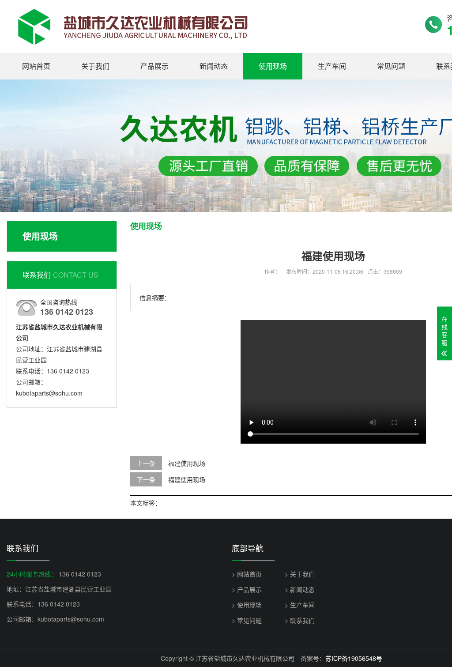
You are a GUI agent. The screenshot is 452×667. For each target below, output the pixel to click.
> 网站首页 (247, 573)
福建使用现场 (186, 463)
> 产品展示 (247, 589)
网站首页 (36, 66)
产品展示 (154, 66)
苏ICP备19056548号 (353, 658)
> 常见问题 (247, 620)
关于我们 (95, 66)
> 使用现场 (247, 604)
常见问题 (391, 66)
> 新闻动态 (300, 589)
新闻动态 (214, 66)
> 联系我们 (300, 620)
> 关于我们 (300, 573)
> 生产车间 (300, 604)
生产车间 (332, 66)
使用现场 (273, 66)
